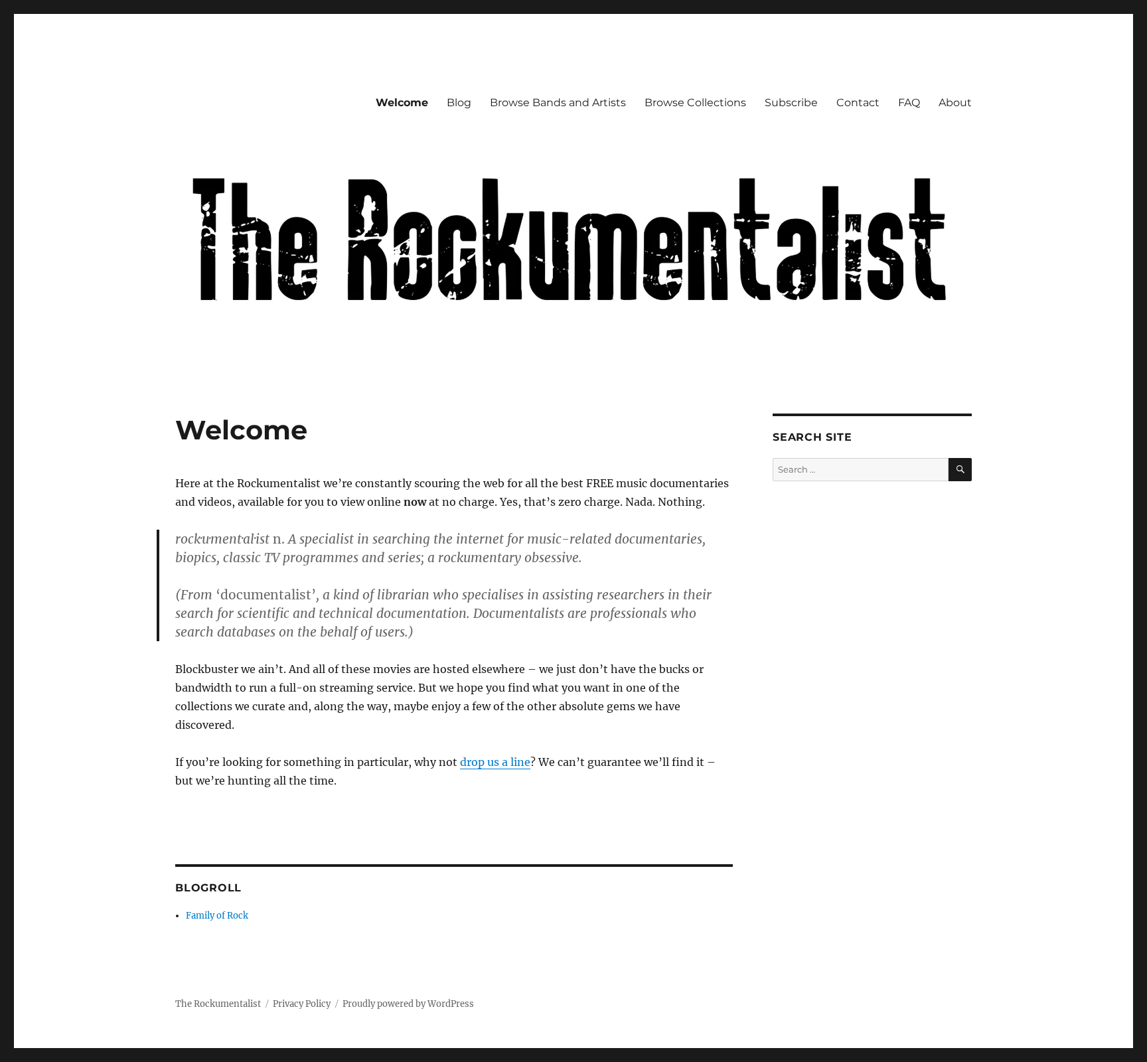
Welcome (402, 102)
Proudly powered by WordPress (408, 1004)
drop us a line (495, 762)
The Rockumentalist (218, 1004)
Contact (857, 102)
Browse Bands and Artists (558, 102)
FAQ (909, 102)
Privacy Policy (302, 1004)
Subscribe (791, 102)
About (955, 102)
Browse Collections (695, 102)
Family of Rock (217, 915)
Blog (459, 102)
